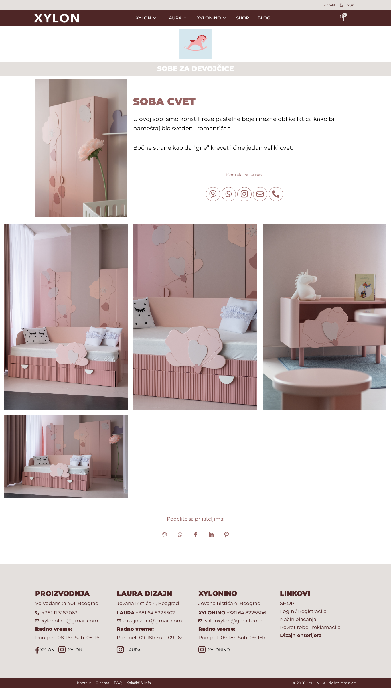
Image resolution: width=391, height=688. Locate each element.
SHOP (242, 18)
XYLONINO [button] (209, 18)
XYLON (46, 649)
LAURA (133, 649)
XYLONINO (218, 649)
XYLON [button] (143, 18)
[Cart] (341, 18)
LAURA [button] (174, 18)
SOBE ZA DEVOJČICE (195, 68)
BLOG (264, 18)
